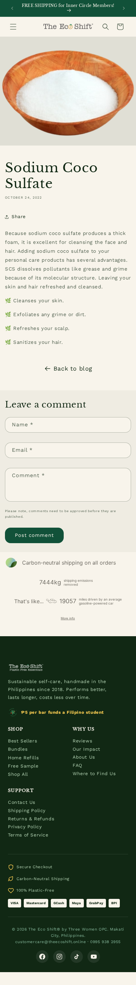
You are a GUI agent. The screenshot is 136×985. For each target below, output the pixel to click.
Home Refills (23, 757)
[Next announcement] (124, 8)
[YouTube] (93, 956)
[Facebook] (42, 956)
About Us (84, 757)
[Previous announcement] (12, 8)
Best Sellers (22, 740)
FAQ (77, 765)
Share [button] (19, 216)
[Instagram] (59, 956)
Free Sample (23, 766)
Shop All (18, 774)
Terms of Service (28, 834)
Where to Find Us (94, 773)
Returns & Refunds (31, 818)
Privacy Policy (25, 826)
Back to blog (72, 368)
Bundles (17, 749)
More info (68, 618)
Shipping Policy (27, 810)
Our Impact (86, 749)
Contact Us (21, 802)
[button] (13, 26)
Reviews (82, 740)
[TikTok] (76, 956)
